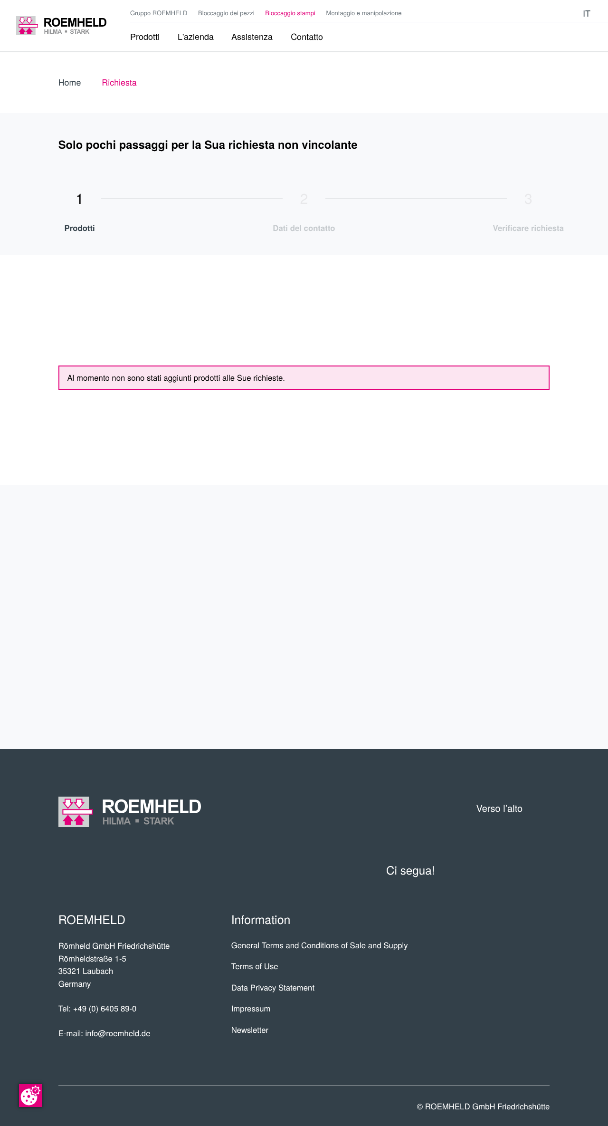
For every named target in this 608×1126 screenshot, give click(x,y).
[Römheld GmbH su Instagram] (570, 13)
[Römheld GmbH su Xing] (556, 13)
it (586, 13)
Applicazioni (502, 580)
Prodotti (514, 544)
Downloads (504, 690)
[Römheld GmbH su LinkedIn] (542, 13)
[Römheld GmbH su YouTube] (527, 13)
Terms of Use (254, 966)
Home (69, 82)
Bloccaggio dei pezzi (226, 12)
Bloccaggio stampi (290, 12)
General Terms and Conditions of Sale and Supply (319, 945)
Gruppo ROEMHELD (158, 12)
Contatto (513, 653)
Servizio (517, 617)
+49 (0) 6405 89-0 (105, 1008)
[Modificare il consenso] (30, 1095)
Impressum (251, 1008)
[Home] (61, 26)
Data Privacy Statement (272, 987)
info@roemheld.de (117, 1033)
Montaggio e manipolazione (364, 12)
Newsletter (250, 1029)
